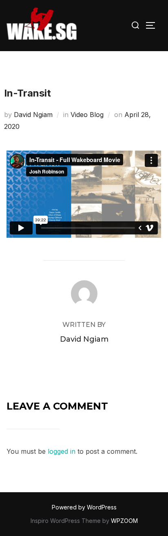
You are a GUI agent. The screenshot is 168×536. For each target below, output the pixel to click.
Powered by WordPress (84, 507)
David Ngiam (33, 114)
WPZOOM (124, 520)
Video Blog (87, 114)
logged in (61, 451)
